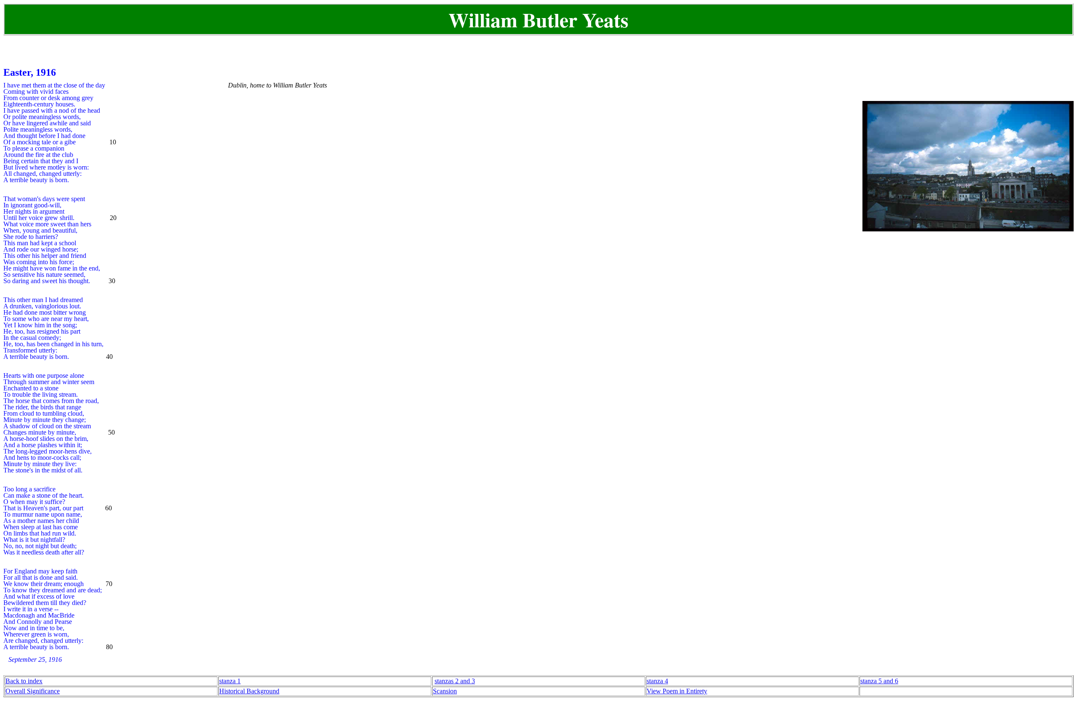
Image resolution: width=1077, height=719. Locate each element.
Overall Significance (32, 691)
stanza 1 (230, 681)
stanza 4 (657, 681)
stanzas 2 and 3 (455, 681)
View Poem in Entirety (677, 691)
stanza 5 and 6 (879, 681)
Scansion (445, 691)
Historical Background (249, 691)
